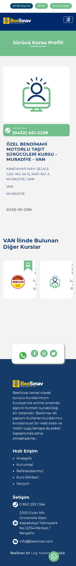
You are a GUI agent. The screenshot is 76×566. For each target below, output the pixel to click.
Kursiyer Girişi (61, 5)
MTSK (41, 5)
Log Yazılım (40, 553)
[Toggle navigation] (68, 19)
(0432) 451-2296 (19, 210)
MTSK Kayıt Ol (21, 5)
